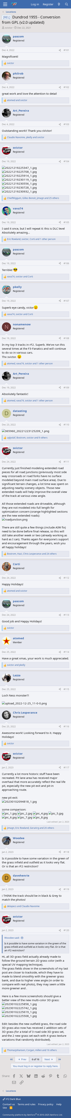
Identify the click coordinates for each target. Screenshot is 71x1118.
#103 (66, 124)
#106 (66, 263)
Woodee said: (12, 937)
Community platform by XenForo (33, 1114)
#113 (66, 614)
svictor (8, 27)
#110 (66, 424)
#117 (66, 767)
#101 (66, 50)
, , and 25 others (33, 198)
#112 (66, 577)
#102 (66, 87)
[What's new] (59, 4)
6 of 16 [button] (35, 1059)
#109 (66, 387)
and (17, 100)
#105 (66, 222)
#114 (66, 652)
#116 (66, 726)
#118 (66, 852)
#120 (66, 930)
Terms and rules (26, 1104)
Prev (23, 1059)
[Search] (66, 4)
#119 (66, 889)
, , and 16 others (32, 1050)
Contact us (9, 1104)
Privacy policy (45, 1104)
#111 (66, 461)
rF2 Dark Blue (13, 1099)
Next (47, 1059)
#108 (66, 338)
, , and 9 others (27, 437)
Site (5, 1107)
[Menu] (5, 4)
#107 (66, 300)
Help (59, 1104)
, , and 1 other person (31, 239)
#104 (66, 161)
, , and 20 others (30, 828)
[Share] (59, 50)
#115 (66, 689)
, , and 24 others (32, 553)
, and (25, 137)
